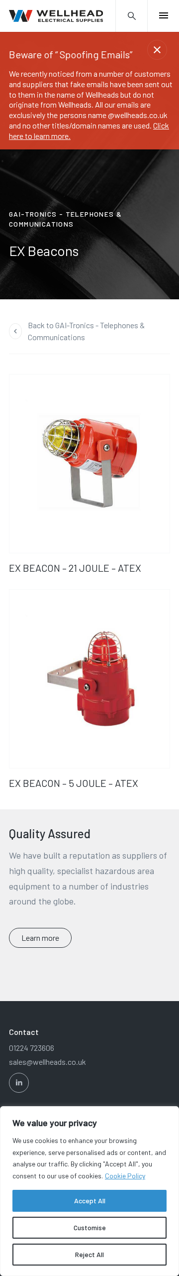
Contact (24, 1031)
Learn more (40, 937)
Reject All (89, 1254)
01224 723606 (31, 1047)
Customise (90, 1227)
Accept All (89, 1200)
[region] (89, 1191)
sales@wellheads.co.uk (47, 1061)
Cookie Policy (125, 1175)
